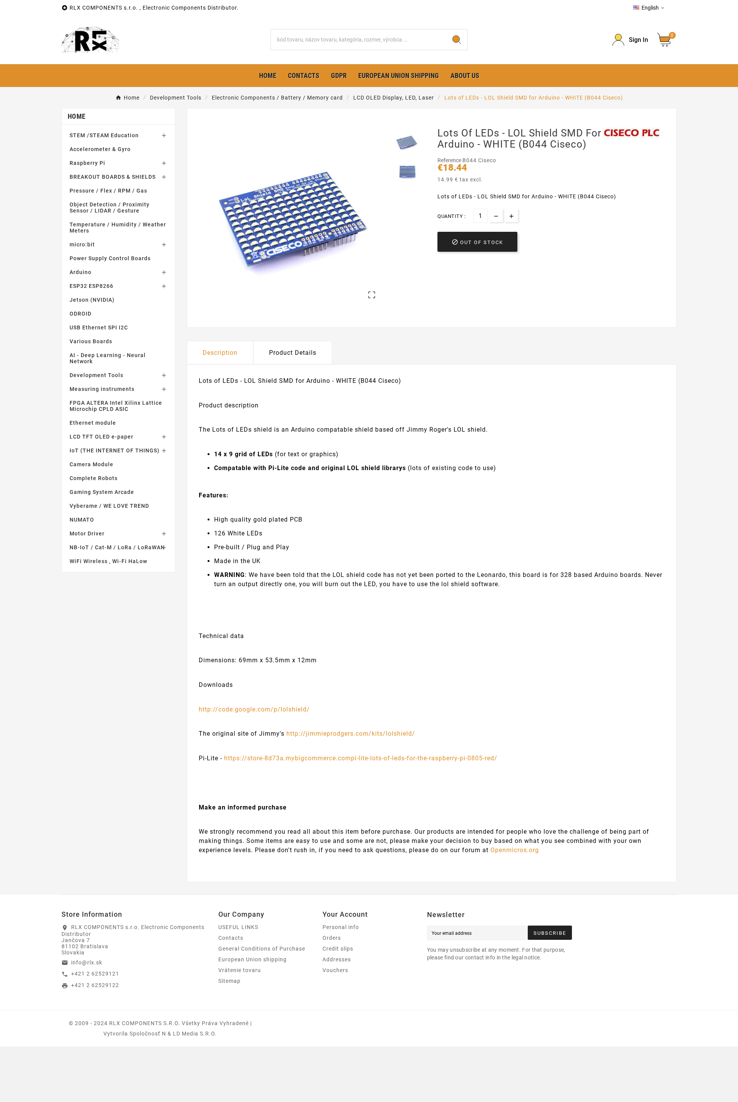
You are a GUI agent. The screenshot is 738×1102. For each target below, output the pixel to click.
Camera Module (91, 464)
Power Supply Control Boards (110, 258)
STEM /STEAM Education (104, 135)
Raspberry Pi (87, 163)
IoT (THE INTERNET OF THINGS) (115, 450)
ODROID (80, 314)
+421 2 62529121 (95, 974)
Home (76, 116)
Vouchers (335, 970)
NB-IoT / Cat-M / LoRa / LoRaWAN (117, 547)
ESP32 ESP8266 (91, 286)
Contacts (230, 938)
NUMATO (82, 520)
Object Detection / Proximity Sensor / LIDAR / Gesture (110, 207)
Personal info (340, 927)
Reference (449, 160)
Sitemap (229, 981)
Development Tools (96, 375)
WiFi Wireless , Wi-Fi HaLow (108, 561)
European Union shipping (252, 959)
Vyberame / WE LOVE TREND (109, 506)
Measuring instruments (102, 389)
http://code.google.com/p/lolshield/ (254, 709)
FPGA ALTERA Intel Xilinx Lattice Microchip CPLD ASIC (116, 406)
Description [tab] (220, 352)
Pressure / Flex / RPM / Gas (108, 191)
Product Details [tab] (292, 352)
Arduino (80, 272)
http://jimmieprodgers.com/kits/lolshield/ (350, 733)
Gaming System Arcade (102, 492)
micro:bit (82, 244)
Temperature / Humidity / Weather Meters (118, 227)
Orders (331, 938)
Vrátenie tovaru (239, 970)
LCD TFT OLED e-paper (101, 437)
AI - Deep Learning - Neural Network (108, 358)
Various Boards (91, 341)
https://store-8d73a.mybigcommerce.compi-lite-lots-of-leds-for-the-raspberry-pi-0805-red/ (360, 758)
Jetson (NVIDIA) (92, 300)
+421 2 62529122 (95, 985)
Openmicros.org (514, 850)
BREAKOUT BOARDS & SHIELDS (113, 177)
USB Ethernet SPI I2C (99, 327)
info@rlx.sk (86, 962)
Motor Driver (87, 533)
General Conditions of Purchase (261, 949)
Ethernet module (93, 423)
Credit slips (337, 949)
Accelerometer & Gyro (100, 149)
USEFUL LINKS (238, 927)
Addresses (336, 959)
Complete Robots (94, 478)
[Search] (456, 39)
